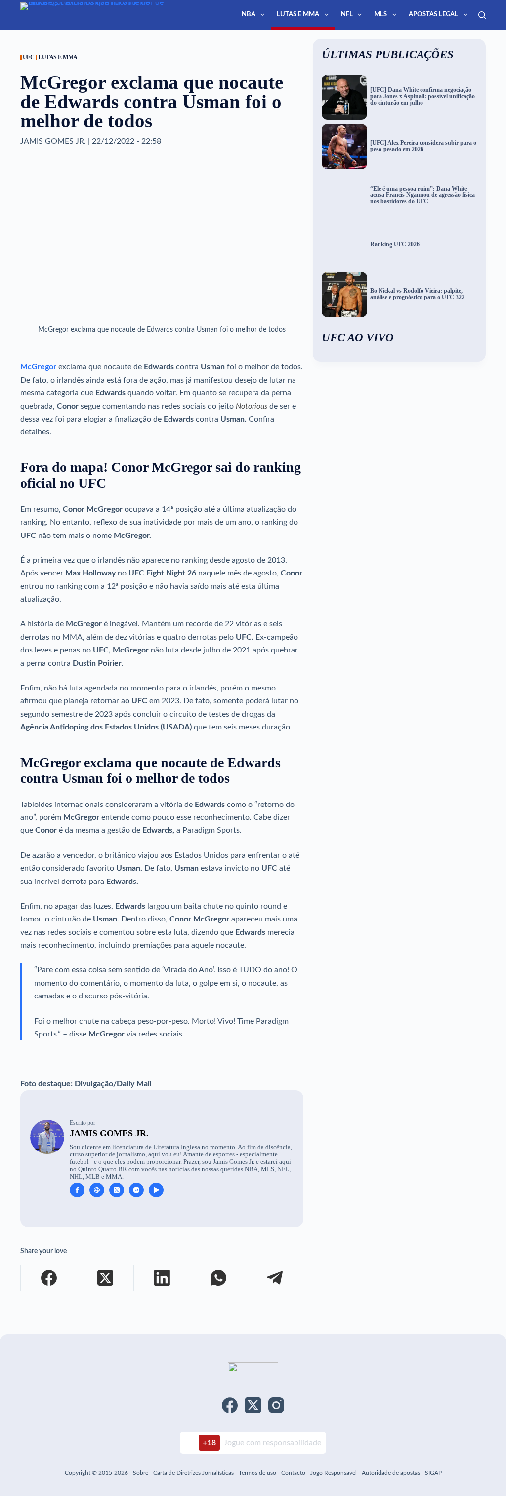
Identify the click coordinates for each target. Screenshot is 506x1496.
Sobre (140, 1473)
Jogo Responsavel (334, 1473)
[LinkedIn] (162, 1278)
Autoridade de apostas (391, 1473)
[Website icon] (96, 1190)
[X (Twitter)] (105, 1278)
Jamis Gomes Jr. (109, 1133)
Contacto (293, 1473)
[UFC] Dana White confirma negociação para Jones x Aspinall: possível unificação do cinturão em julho (422, 96)
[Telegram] (275, 1278)
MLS (380, 14)
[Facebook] (49, 1278)
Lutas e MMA (298, 14)
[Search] (482, 15)
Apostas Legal (433, 14)
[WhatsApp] (218, 1278)
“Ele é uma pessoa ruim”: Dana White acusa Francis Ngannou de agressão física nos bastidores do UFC (422, 195)
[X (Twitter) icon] (116, 1190)
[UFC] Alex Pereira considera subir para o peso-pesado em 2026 (423, 146)
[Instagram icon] (136, 1190)
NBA (248, 14)
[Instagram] (276, 1405)
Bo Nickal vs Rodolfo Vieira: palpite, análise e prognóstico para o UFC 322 (417, 294)
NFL (347, 14)
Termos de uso (257, 1473)
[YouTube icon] (156, 1190)
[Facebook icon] (77, 1190)
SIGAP (433, 1473)
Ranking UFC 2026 (395, 244)
